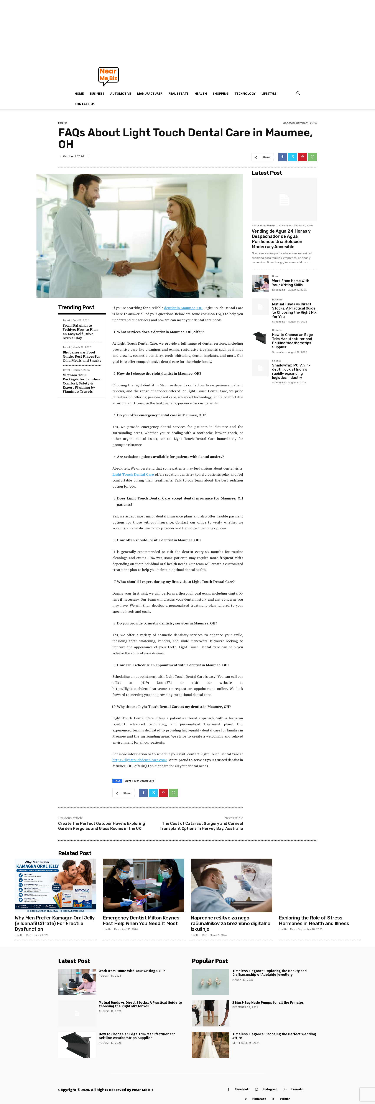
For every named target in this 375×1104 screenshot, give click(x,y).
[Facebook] (282, 157)
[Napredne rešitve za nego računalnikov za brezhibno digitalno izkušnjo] (231, 885)
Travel (66, 320)
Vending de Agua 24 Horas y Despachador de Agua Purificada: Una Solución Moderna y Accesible (281, 239)
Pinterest (259, 1099)
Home (79, 93)
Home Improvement (264, 225)
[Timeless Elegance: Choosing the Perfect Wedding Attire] (210, 1045)
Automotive (120, 93)
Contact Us (85, 104)
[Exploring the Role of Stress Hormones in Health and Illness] (319, 885)
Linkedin (297, 1089)
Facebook (242, 1089)
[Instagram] (256, 1089)
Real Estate (178, 93)
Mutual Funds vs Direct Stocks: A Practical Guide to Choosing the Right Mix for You (294, 310)
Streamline (284, 225)
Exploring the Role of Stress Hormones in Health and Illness (314, 920)
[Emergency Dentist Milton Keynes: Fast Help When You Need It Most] (143, 885)
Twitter (285, 1099)
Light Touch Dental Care (139, 780)
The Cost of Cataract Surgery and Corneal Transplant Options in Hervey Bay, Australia (201, 826)
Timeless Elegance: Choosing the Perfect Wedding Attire (274, 1036)
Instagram (270, 1089)
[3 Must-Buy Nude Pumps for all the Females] (210, 1013)
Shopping (221, 93)
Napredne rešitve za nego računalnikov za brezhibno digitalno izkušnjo (230, 923)
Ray (28, 935)
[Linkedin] (285, 1089)
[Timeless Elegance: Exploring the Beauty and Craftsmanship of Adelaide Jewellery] (210, 982)
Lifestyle (269, 93)
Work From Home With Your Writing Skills (290, 283)
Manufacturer (149, 93)
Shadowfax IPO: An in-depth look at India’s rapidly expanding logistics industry (291, 371)
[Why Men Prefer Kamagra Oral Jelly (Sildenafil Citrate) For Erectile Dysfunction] (55, 885)
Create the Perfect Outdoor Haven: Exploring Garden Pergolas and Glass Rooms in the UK (101, 826)
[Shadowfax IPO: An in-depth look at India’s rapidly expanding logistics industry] (260, 368)
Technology (245, 93)
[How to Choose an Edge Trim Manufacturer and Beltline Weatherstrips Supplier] (260, 337)
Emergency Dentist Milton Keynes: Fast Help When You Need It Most (142, 920)
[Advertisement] (187, 30)
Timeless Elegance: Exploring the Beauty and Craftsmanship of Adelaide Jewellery (269, 973)
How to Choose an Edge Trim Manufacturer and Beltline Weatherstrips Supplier (292, 341)
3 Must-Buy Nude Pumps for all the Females (268, 1002)
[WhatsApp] (312, 157)
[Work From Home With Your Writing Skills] (260, 283)
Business (97, 93)
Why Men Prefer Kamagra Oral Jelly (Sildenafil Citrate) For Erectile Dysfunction (55, 923)
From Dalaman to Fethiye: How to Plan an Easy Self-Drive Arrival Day (80, 331)
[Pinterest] (302, 157)
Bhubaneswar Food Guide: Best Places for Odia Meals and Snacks (82, 356)
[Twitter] (292, 157)
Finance (276, 361)
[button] (298, 94)
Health (201, 93)
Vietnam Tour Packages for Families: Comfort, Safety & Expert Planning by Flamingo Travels (82, 383)
